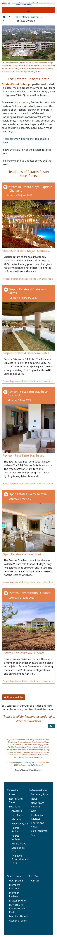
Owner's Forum (18, 920)
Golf (33, 810)
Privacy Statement (35, 770)
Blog (33, 830)
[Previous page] (7, 17)
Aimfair (39, 757)
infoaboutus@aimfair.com (26, 762)
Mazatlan (17, 819)
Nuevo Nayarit (20, 823)
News (34, 798)
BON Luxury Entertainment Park (17, 908)
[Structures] (51, 726)
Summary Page (39, 794)
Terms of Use (20, 770)
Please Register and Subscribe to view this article (28, 278)
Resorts (13, 794)
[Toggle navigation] (28, 10)
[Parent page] (10, 17)
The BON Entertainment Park (20, 859)
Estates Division (18, 900)
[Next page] (3, 20)
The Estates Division (27, 17)
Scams (34, 835)
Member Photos (18, 916)
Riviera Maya (19, 843)
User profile (16, 880)
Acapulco (17, 810)
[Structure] (4, 17)
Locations (14, 806)
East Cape (17, 815)
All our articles (14, 697)
